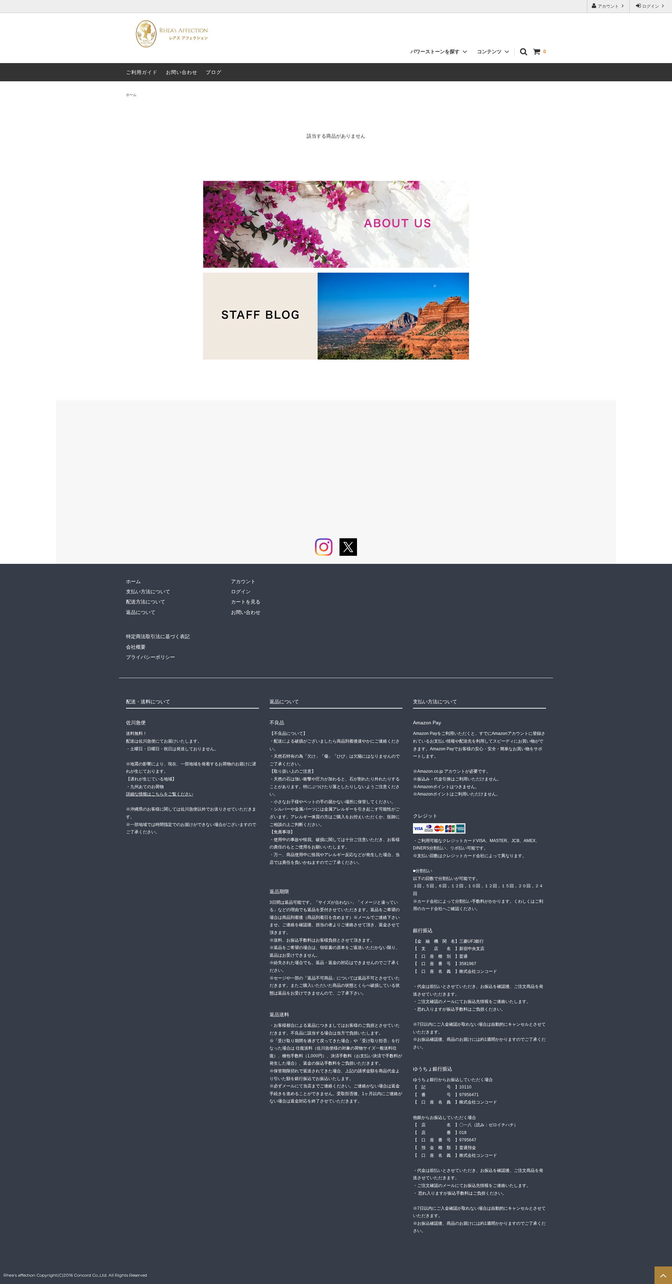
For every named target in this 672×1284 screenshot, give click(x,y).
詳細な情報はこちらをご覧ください (159, 794)
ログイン (650, 6)
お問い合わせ (181, 72)
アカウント (608, 6)
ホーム (131, 95)
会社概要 (136, 647)
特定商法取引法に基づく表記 (158, 636)
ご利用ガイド (142, 72)
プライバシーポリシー (150, 657)
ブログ (214, 72)
